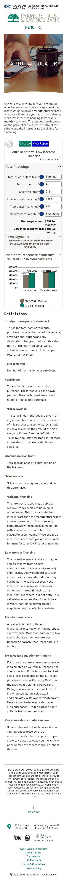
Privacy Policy (34, 868)
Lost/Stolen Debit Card (33, 848)
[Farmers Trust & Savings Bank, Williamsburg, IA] (33, 18)
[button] (33, 166)
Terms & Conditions (33, 864)
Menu (30, 27)
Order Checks (33, 852)
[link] (43, 837)
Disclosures (33, 856)
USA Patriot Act (33, 860)
